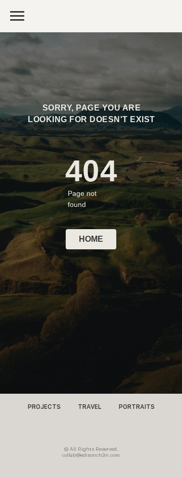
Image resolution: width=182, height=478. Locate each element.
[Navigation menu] (17, 16)
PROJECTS (44, 406)
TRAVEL (90, 406)
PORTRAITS (137, 406)
